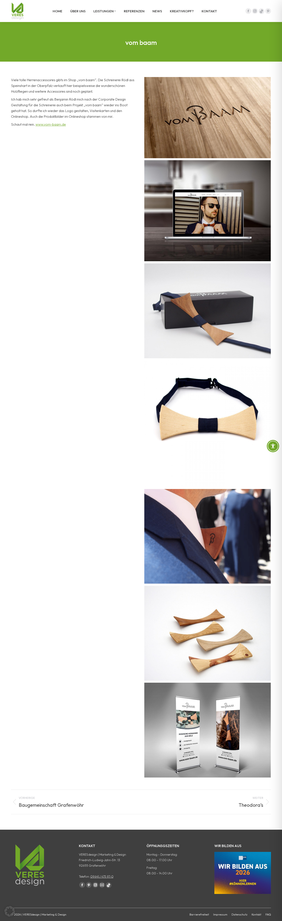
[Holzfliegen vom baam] (207, 633)
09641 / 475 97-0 (101, 877)
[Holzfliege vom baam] (207, 536)
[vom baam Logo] (207, 117)
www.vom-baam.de (50, 124)
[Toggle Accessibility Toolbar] (273, 446)
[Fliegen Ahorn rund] (207, 423)
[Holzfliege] (207, 310)
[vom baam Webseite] (207, 210)
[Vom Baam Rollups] (207, 730)
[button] (9, 911)
